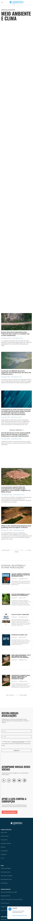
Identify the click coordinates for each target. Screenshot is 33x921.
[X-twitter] (4, 780)
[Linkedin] (25, 780)
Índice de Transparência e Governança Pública (11, 899)
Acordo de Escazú (5, 903)
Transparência (4, 839)
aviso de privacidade (18, 742)
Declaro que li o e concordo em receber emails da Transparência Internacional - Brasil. (16, 743)
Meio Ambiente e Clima (6, 879)
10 (22, 550)
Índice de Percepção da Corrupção (9, 892)
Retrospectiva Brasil (5, 895)
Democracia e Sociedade (6, 875)
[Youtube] (19, 780)
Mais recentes (6, 550)
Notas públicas (4, 883)
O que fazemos (4, 850)
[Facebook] (14, 780)
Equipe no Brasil (4, 836)
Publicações (3, 854)
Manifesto (3, 847)
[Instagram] (9, 780)
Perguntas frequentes (6, 843)
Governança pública (5, 872)
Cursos (2, 858)
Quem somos (4, 832)
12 (26, 550)
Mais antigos (23, 695)
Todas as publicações (6, 868)
